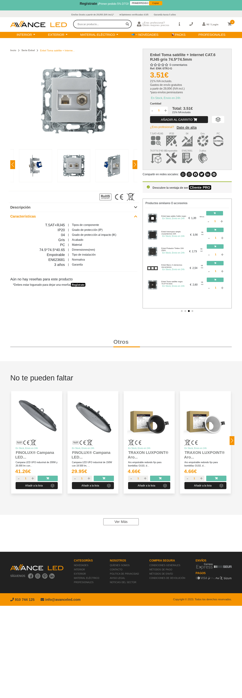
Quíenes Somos (120, 565)
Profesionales (84, 582)
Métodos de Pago (160, 569)
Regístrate (88, 3)
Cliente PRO (200, 187)
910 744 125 (24, 600)
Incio (13, 50)
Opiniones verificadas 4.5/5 (134, 14)
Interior (79, 569)
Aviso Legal (117, 578)
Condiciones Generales (164, 565)
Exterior (80, 574)
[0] (230, 24)
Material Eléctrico (86, 578)
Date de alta (187, 127)
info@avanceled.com (63, 600)
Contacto (116, 569)
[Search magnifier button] (127, 24)
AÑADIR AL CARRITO (177, 119)
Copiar (155, 3)
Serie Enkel (28, 50)
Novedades (81, 565)
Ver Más (121, 522)
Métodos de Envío (161, 574)
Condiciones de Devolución (167, 578)
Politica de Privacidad (124, 574)
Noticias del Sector (123, 582)
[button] (135, 164)
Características (23, 216)
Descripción (20, 207)
